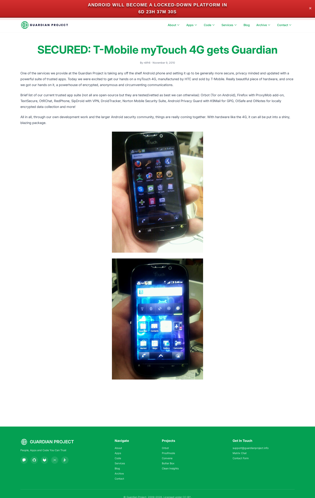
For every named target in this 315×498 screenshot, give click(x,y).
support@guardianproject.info (251, 448)
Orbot (165, 448)
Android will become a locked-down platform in (157, 4)
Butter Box (168, 463)
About (172, 25)
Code (207, 25)
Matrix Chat (240, 453)
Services (227, 25)
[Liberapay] (65, 460)
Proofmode (168, 453)
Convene (167, 458)
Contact (282, 25)
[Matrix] (54, 460)
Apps (190, 25)
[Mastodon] (24, 460)
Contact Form (241, 458)
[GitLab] (44, 460)
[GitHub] (34, 460)
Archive (261, 25)
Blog (247, 25)
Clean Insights (170, 468)
